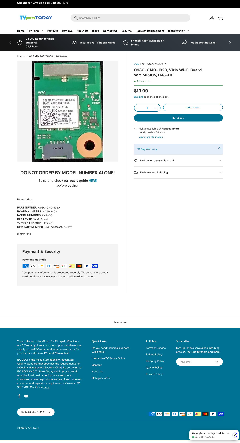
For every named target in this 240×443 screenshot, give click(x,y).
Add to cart (193, 107)
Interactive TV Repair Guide (108, 358)
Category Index (101, 378)
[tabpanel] (67, 221)
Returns (126, 31)
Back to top (120, 322)
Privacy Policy (154, 374)
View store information (151, 136)
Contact (97, 365)
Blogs (95, 31)
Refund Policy (154, 354)
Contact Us (110, 31)
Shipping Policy (155, 361)
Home (21, 31)
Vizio (136, 64)
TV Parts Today (32, 428)
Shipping (138, 96)
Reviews (67, 31)
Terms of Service (156, 348)
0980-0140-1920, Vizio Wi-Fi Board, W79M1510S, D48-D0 (48, 56)
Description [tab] (24, 199)
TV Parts (34, 30)
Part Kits (52, 31)
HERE (93, 180)
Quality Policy (154, 367)
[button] (220, 17)
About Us (82, 31)
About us (97, 371)
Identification (176, 30)
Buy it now (178, 117)
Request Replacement (150, 31)
